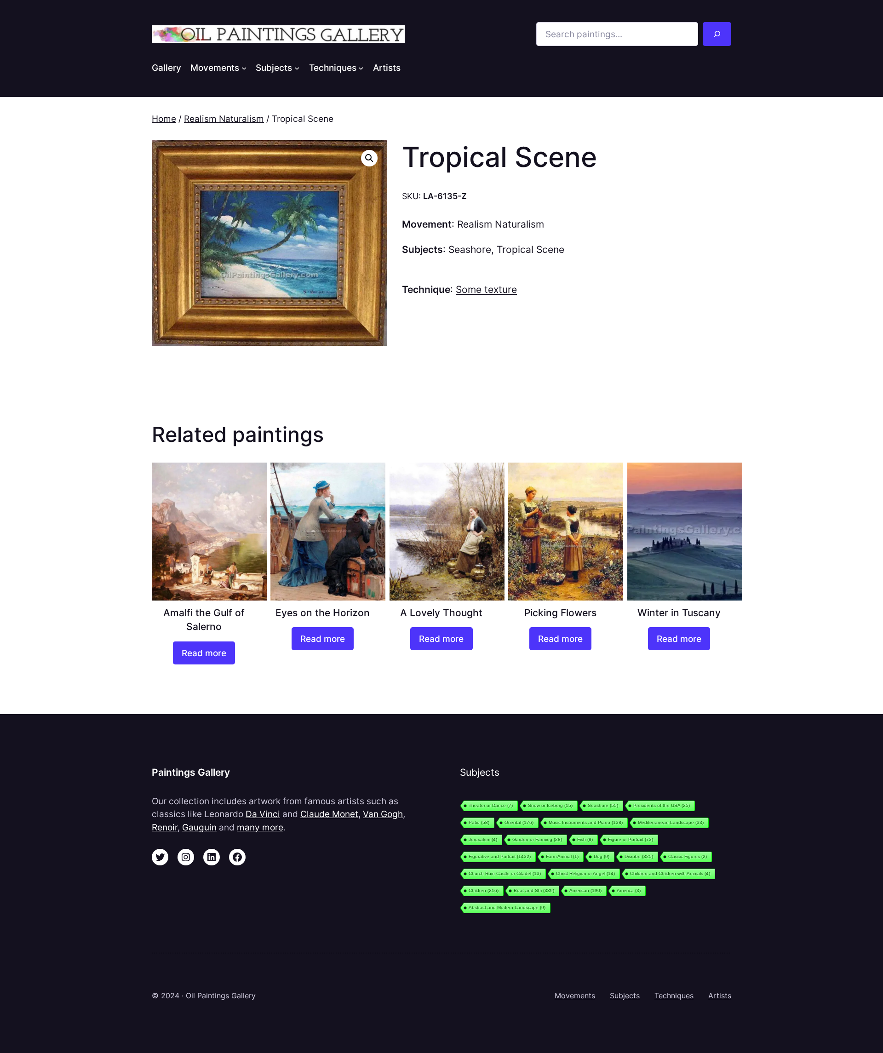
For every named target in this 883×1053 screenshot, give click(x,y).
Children (484, 890)
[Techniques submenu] (361, 67)
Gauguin (199, 827)
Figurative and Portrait (500, 856)
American (585, 890)
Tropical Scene (530, 249)
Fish (585, 839)
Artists (719, 995)
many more (260, 827)
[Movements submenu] (244, 67)
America (629, 890)
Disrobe (639, 856)
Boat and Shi (534, 890)
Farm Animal (562, 856)
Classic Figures (687, 856)
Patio (479, 822)
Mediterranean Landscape (671, 822)
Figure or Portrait (630, 839)
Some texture (486, 289)
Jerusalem (483, 839)
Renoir (165, 827)
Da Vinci (263, 813)
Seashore (469, 249)
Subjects (625, 995)
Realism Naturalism (224, 118)
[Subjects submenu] (297, 67)
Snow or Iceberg (550, 805)
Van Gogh (383, 813)
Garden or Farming (537, 839)
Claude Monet (329, 813)
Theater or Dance (491, 805)
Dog (601, 856)
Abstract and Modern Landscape (507, 907)
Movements (575, 995)
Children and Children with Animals (670, 873)
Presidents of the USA (661, 805)
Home (164, 118)
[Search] (717, 34)
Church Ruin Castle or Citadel (505, 873)
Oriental (519, 822)
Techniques (674, 995)
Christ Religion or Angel (585, 873)
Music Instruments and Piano (586, 822)
